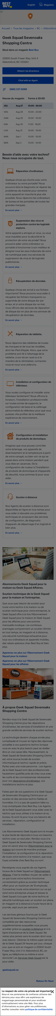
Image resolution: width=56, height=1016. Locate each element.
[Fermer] (52, 991)
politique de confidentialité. (39, 1009)
